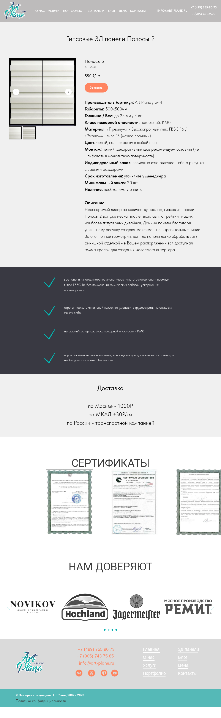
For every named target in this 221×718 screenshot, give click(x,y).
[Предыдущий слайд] (16, 92)
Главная (151, 649)
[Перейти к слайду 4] (116, 630)
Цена (123, 11)
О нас (40, 11)
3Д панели (188, 649)
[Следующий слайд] (68, 92)
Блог (111, 11)
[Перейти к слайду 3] (112, 630)
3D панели (96, 11)
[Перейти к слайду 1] (105, 630)
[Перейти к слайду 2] (108, 630)
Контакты (138, 11)
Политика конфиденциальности (41, 701)
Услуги (54, 11)
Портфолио (73, 11)
